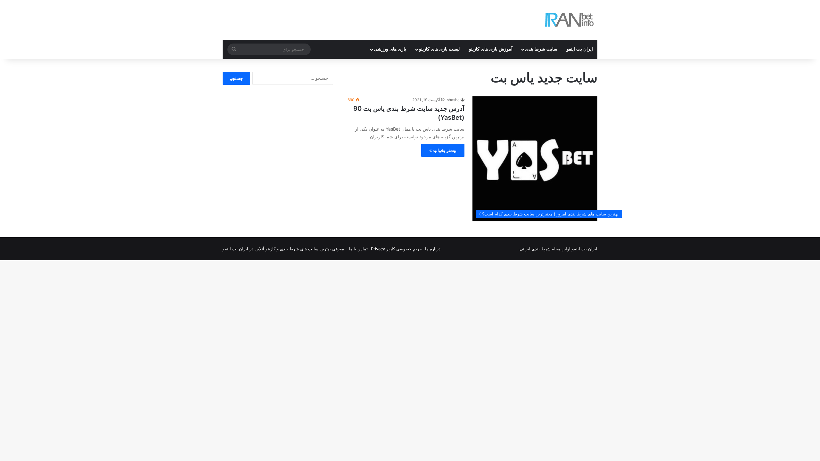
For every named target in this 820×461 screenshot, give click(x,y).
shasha (453, 99)
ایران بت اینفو (580, 49)
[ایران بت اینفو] (569, 20)
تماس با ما (358, 248)
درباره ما (432, 248)
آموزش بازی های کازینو (490, 49)
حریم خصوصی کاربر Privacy (396, 248)
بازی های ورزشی (390, 49)
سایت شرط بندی (541, 49)
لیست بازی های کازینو (439, 49)
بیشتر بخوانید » (442, 150)
